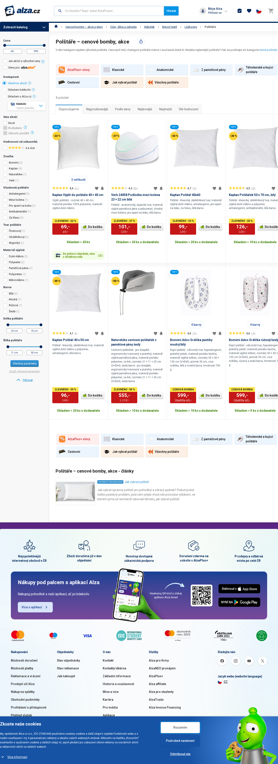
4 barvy (196, 324)
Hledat (171, 11)
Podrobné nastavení (180, 740)
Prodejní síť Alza (23, 684)
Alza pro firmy (159, 660)
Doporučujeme (69, 109)
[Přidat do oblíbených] (96, 188)
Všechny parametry (24, 363)
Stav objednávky (68, 660)
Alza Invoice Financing (165, 707)
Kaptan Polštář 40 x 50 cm (70, 340)
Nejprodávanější (97, 109)
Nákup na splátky (23, 692)
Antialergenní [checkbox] (17, 193)
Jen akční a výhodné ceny (24, 61)
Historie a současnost (118, 684)
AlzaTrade (156, 699)
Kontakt (108, 660)
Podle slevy (123, 109)
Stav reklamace (68, 668)
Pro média (110, 707)
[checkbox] (24, 61)
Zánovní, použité (18, 133)
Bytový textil (169, 26)
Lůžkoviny (191, 26)
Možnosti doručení (24, 660)
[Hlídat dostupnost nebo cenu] (102, 188)
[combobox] (109, 10)
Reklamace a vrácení (25, 676)
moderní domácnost (110, 481)
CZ (226, 682)
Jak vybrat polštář (136, 482)
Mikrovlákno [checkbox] (16, 280)
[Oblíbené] (249, 10)
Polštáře (210, 26)
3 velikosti (78, 179)
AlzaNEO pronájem (162, 668)
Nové (11, 123)
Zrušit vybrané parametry (24, 371)
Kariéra (108, 699)
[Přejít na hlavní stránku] (22, 10)
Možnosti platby (22, 668)
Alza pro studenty (161, 692)
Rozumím (180, 727)
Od (4, 45)
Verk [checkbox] (12, 180)
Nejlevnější (145, 109)
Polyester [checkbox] (14, 262)
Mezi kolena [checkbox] (16, 199)
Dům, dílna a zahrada (123, 26)
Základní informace (117, 676)
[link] (24, 380)
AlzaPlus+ (156, 676)
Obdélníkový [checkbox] (17, 237)
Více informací (17, 757)
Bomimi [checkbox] (13, 162)
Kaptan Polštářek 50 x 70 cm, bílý (252, 195)
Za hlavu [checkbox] (14, 217)
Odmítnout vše (180, 754)
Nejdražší (165, 109)
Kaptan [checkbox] (13, 168)
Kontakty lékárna (114, 668)
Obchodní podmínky (25, 699)
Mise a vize (111, 692)
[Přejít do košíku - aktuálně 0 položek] (270, 10)
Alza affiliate (157, 684)
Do (44, 45)
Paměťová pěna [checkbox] (18, 268)
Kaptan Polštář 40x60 (185, 195)
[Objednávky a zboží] (239, 10)
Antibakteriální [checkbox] (18, 211)
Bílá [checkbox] (11, 293)
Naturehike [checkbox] (15, 174)
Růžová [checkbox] (13, 305)
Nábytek (149, 26)
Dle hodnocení (188, 109)
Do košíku (95, 227)
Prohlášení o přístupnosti (28, 707)
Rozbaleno (15, 128)
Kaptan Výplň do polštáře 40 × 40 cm (77, 195)
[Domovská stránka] (56, 26)
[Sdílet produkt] (140, 41)
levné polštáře (268, 50)
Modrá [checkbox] (13, 299)
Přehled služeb (21, 715)
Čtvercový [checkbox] (15, 230)
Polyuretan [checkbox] (15, 274)
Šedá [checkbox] (12, 311)
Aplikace (109, 715)
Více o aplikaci (32, 607)
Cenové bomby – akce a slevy (84, 26)
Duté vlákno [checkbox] (16, 256)
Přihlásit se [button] (215, 12)
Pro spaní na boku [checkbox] (20, 205)
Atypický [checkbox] (14, 242)
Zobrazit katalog (15, 27)
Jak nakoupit (66, 676)
